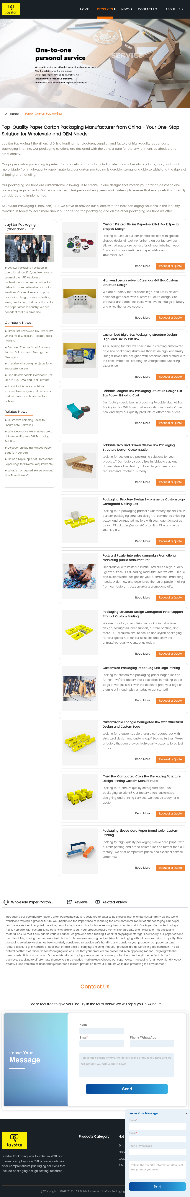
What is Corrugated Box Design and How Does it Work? (29, 473)
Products (105, 9)
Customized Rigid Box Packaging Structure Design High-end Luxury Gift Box (140, 337)
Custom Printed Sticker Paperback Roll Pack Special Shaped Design (141, 226)
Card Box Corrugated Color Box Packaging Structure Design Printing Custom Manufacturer (142, 778)
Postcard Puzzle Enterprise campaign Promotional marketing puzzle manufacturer (139, 557)
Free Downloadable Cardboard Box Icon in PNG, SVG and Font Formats (29, 377)
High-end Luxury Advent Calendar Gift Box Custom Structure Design (140, 282)
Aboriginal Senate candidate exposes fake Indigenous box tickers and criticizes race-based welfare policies (28, 393)
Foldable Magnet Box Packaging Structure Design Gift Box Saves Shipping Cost (142, 393)
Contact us (147, 9)
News (125, 9)
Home (84, 9)
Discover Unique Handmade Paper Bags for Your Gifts (28, 450)
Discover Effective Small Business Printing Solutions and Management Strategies (27, 352)
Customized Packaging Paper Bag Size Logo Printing (141, 668)
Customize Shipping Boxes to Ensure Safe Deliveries (25, 422)
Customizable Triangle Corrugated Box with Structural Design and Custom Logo (143, 724)
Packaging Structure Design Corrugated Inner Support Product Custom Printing (143, 614)
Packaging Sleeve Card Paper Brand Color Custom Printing (140, 833)
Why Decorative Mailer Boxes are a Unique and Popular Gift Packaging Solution (28, 436)
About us (173, 9)
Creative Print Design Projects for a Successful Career (28, 366)
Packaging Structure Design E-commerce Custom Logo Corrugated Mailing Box (144, 501)
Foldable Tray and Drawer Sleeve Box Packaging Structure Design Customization (139, 447)
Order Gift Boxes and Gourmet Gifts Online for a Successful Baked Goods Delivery (29, 336)
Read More (142, 266)
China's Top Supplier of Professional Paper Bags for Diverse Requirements (29, 461)
